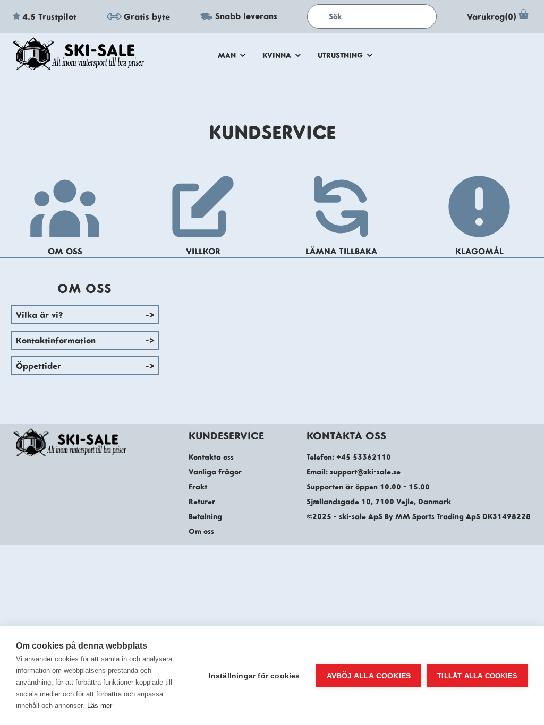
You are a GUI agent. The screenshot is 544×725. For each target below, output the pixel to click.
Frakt (198, 486)
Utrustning (340, 55)
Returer (202, 501)
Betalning (205, 516)
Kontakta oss (211, 457)
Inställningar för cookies (254, 676)
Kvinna (276, 55)
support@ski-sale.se (365, 472)
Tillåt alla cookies (477, 676)
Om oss (201, 531)
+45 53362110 (363, 457)
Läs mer (99, 706)
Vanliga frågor (215, 472)
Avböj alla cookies (369, 676)
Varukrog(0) (491, 16)
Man (227, 55)
